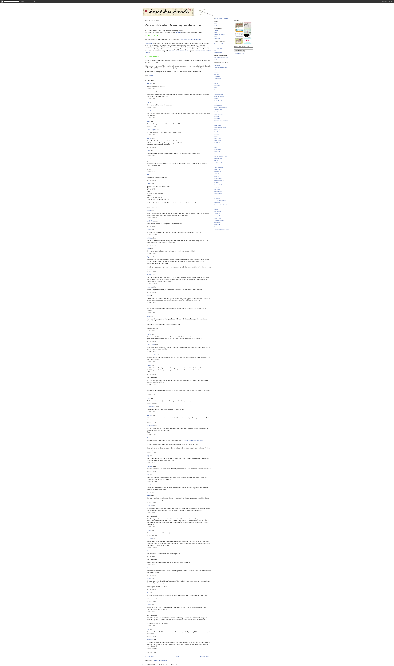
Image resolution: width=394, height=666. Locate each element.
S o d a (149, 605)
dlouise (149, 568)
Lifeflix (216, 36)
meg (148, 474)
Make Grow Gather (219, 145)
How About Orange (219, 123)
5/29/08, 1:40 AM (151, 502)
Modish (238, 25)
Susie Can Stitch (218, 196)
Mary (148, 248)
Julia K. (149, 111)
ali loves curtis (218, 70)
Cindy (148, 150)
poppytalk (216, 176)
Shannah (149, 138)
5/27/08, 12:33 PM (152, 283)
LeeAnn (149, 334)
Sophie (149, 257)
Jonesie (149, 485)
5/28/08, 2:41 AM (151, 412)
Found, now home (218, 112)
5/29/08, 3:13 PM (151, 589)
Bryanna (149, 287)
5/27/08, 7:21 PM (151, 384)
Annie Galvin (184, 51)
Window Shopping (218, 46)
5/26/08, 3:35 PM (151, 126)
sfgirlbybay (217, 189)
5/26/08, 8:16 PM (151, 180)
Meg (148, 551)
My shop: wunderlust (219, 34)
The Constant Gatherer (220, 200)
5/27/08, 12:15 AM (152, 226)
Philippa (149, 365)
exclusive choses (218, 109)
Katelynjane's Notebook (220, 127)
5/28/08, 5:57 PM (151, 462)
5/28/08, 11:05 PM (152, 481)
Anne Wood (217, 76)
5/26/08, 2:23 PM (151, 107)
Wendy (149, 495)
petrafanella (150, 425)
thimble (216, 209)
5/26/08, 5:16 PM (151, 155)
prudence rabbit (151, 355)
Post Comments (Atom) (160, 660)
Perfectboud (246, 41)
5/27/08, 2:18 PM (151, 302)
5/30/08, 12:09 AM (152, 648)
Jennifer (149, 388)
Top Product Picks (219, 43)
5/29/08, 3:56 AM (151, 512)
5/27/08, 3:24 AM (151, 271)
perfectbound (217, 171)
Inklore (149, 530)
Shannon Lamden (174, 51)
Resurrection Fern (219, 185)
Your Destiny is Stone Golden (221, 229)
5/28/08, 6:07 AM (151, 434)
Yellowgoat (217, 227)
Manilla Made (217, 149)
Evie (148, 306)
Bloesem (216, 89)
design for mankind (219, 103)
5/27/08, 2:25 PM (151, 313)
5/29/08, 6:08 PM (151, 601)
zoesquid (149, 466)
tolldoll (149, 398)
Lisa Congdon (217, 138)
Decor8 (246, 31)
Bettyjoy (216, 83)
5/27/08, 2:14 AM (151, 245)
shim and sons (218, 191)
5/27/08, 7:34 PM (151, 395)
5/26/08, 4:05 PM (151, 134)
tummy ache (217, 215)
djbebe (149, 210)
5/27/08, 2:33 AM (151, 253)
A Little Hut (217, 65)
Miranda (149, 578)
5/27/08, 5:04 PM (151, 330)
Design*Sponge (218, 105)
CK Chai (149, 539)
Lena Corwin (217, 131)
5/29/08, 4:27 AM (151, 527)
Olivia (148, 316)
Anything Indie (217, 78)
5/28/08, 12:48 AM (152, 403)
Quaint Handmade (218, 180)
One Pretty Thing (218, 167)
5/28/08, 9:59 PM (151, 471)
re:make (216, 182)
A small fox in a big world (220, 67)
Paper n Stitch (217, 169)
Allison (149, 229)
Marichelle (150, 639)
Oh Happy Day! (218, 158)
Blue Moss (217, 92)
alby (148, 456)
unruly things (217, 218)
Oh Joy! (216, 160)
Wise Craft (217, 224)
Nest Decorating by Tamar (221, 156)
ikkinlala (149, 238)
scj (147, 159)
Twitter (216, 30)
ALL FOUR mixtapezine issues (190, 39)
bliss (215, 87)
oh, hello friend (218, 162)
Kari (148, 102)
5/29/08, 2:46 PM (151, 575)
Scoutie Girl (238, 35)
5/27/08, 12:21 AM (152, 234)
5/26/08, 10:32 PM (152, 207)
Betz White (217, 85)
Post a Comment (151, 652)
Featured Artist (218, 52)
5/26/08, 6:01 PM (151, 171)
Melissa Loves (218, 154)
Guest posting (217, 38)
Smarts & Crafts (218, 193)
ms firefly (149, 275)
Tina (148, 629)
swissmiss (217, 198)
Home (177, 656)
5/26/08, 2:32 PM (151, 117)
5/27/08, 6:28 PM (151, 351)
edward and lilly (151, 407)
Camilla (149, 438)
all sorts (216, 72)
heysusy (216, 116)
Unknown (149, 83)
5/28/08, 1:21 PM (151, 452)
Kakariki (149, 183)
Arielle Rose (150, 221)
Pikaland (238, 41)
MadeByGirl (217, 142)
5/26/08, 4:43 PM (151, 147)
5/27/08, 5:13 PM (151, 341)
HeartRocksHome (218, 114)
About (215, 25)
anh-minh (216, 74)
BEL (148, 592)
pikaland (216, 173)
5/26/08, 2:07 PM (151, 99)
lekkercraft (217, 129)
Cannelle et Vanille (218, 94)
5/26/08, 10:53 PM (152, 217)
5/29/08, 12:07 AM (152, 492)
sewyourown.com (200, 51)
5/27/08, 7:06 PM (151, 374)
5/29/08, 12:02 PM (152, 547)
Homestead (217, 118)
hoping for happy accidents (221, 120)
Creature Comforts (219, 96)
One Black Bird (218, 165)
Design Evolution (218, 100)
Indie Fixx (238, 30)
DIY (215, 50)
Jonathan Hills (217, 125)
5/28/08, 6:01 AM (151, 422)
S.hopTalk (216, 187)
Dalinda (216, 98)
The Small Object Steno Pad (221, 204)
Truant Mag (217, 213)
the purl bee (217, 202)
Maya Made (217, 151)
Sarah (148, 121)
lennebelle (216, 134)
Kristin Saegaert (151, 129)
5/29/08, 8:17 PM (151, 626)
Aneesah (149, 506)
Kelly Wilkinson (218, 57)
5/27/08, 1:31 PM (151, 292)
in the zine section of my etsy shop (192, 440)
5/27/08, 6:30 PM (151, 362)
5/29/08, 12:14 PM (152, 556)
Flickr (215, 32)
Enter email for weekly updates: (242, 46)
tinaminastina (217, 211)
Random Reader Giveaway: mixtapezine (172, 25)
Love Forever (217, 140)
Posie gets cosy (218, 178)
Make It (216, 147)
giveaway (151, 75)
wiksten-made (217, 222)
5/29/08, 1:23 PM (151, 564)
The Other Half (218, 48)
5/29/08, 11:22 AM (152, 535)
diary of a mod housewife (220, 107)
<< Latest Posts (149, 656)
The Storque (217, 207)
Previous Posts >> (205, 656)
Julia (148, 295)
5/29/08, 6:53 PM (151, 611)
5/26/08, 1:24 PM (151, 88)
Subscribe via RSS (239, 53)
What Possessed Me (219, 220)
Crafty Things (151, 344)
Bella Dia (216, 81)
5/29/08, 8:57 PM (151, 636)
